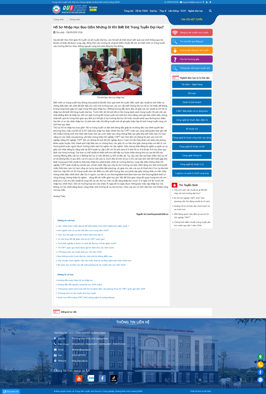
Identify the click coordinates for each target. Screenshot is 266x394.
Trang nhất (58, 19)
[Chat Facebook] (260, 372)
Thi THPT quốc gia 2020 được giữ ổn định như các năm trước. (86, 247)
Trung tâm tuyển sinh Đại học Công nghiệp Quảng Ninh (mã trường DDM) (108, 391)
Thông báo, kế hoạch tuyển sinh (195, 68)
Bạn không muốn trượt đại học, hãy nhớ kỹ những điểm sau (85, 256)
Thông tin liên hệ (132, 322)
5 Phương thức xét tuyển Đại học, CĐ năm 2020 (80, 252)
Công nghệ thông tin (192, 155)
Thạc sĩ (162, 11)
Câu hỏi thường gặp (189, 59)
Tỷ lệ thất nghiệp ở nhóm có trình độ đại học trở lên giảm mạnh (87, 243)
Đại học (153, 11)
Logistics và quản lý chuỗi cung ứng (192, 173)
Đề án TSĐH (141, 11)
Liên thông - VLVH (177, 11)
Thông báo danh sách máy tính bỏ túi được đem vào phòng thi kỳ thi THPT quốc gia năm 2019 (101, 289)
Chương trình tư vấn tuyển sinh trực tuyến (77, 293)
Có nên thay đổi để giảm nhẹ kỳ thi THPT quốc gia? (81, 239)
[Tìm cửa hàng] (260, 357)
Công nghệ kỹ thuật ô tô (192, 164)
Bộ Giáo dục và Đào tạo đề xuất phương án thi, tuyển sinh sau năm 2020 (92, 265)
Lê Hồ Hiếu (206, 391)
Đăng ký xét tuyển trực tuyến (194, 32)
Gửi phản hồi (13, 391)
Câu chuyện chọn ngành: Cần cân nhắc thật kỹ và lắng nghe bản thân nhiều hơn (94, 260)
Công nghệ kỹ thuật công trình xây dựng (192, 137)
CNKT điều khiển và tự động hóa (192, 111)
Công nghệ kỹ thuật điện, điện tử (192, 120)
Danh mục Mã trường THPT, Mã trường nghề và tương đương (86, 297)
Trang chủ (128, 11)
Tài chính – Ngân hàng (191, 84)
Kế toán (192, 93)
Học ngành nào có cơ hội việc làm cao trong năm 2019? (83, 230)
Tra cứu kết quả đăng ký (191, 41)
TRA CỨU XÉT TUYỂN (191, 19)
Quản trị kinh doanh (192, 102)
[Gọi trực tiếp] (260, 364)
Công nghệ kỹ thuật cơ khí (191, 146)
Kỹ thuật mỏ (192, 128)
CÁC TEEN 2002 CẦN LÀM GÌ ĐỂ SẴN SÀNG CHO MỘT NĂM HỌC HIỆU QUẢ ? (93, 226)
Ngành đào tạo (195, 11)
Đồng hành (75, 19)
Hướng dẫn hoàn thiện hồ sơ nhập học (75, 280)
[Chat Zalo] (260, 380)
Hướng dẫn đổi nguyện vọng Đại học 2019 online (80, 284)
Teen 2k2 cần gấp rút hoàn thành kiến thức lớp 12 (80, 234)
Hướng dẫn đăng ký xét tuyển (194, 50)
